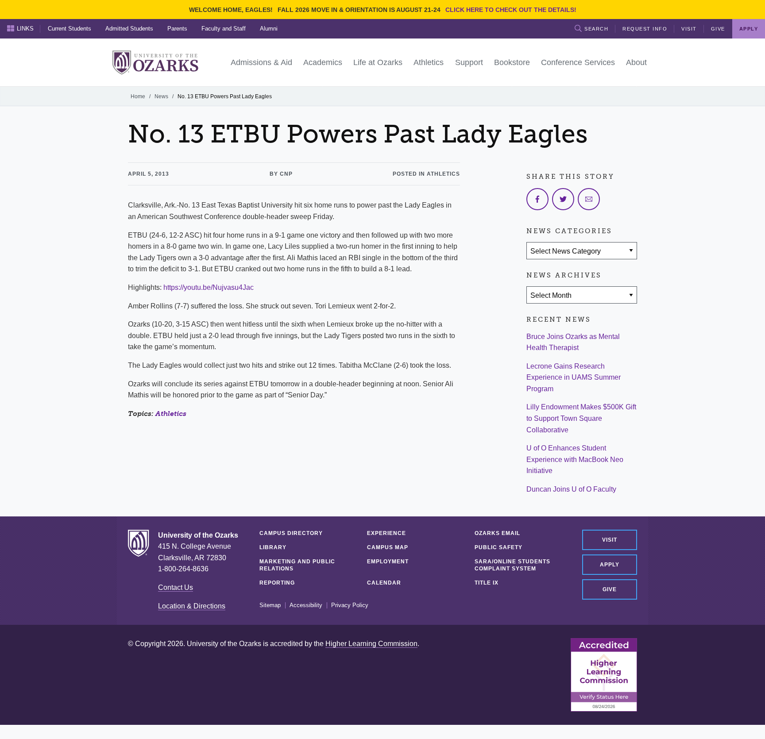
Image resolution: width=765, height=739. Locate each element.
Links (25, 28)
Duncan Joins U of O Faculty (571, 489)
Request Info (644, 28)
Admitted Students (129, 28)
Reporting (277, 583)
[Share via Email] (589, 199)
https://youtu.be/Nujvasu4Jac (208, 287)
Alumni (269, 28)
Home (138, 96)
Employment (388, 561)
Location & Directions (191, 606)
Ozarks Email (497, 533)
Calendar (384, 583)
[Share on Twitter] (563, 199)
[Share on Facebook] (537, 199)
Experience (386, 533)
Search (596, 28)
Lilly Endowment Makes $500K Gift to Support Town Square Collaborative (581, 418)
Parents (177, 28)
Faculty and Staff (223, 28)
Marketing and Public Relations (297, 565)
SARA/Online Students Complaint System (512, 565)
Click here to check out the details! (510, 9)
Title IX (486, 583)
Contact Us (175, 587)
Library (272, 547)
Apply (609, 565)
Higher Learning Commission (371, 643)
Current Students (69, 28)
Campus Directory (291, 533)
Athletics (170, 413)
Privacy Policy (349, 605)
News (161, 96)
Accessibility (306, 605)
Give (718, 28)
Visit (689, 28)
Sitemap (270, 605)
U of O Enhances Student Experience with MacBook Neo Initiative (574, 459)
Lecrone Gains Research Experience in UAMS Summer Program (573, 377)
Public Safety (498, 547)
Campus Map (387, 547)
